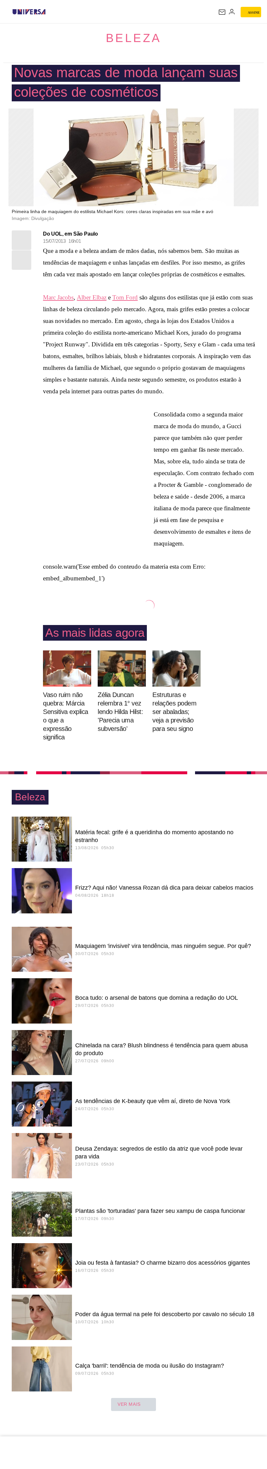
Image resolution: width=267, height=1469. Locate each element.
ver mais (129, 1404)
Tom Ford (125, 297)
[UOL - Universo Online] (50, 12)
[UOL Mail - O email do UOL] (222, 12)
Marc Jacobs (58, 297)
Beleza (134, 38)
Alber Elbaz (91, 297)
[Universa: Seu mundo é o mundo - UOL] (29, 12)
